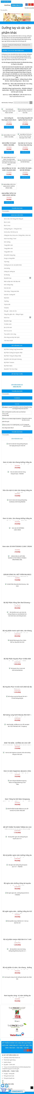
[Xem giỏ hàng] (3, 1090)
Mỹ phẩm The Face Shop (10, 369)
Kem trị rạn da (8, 331)
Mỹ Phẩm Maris (8, 366)
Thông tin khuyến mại (9, 1078)
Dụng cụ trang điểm (9, 258)
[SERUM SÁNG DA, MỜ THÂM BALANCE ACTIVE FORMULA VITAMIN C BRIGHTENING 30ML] (17, 563)
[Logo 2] (17, 1012)
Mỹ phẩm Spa (6, 83)
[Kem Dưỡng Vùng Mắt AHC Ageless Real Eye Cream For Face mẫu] (25, 111)
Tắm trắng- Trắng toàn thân (11, 291)
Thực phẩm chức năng (10, 334)
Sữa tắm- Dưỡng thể (9, 294)
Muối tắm (6, 298)
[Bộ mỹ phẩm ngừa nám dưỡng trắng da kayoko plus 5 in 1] (17, 844)
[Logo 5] (17, 1025)
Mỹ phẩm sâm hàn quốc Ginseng (12, 359)
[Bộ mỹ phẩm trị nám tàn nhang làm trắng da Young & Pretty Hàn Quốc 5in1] (7, 407)
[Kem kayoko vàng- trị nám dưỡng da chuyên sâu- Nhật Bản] (17, 984)
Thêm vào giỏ (8, 127)
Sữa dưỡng (7, 268)
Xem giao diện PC (6, 1)
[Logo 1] (17, 1008)
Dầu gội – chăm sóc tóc (10, 311)
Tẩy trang (6, 261)
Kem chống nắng (8, 284)
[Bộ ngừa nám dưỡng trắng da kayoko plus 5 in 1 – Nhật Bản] (17, 872)
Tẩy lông (6, 301)
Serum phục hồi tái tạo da (11, 232)
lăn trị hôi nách (8, 327)
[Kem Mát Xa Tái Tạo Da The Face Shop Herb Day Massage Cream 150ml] (25, 136)
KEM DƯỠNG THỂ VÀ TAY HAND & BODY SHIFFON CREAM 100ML (9, 195)
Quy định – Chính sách (9, 1064)
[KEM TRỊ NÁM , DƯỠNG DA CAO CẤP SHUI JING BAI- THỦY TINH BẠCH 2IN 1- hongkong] (17, 732)
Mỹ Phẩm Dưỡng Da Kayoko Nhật (13, 352)
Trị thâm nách (7, 324)
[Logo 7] (17, 1034)
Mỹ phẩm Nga (8, 321)
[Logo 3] (17, 1017)
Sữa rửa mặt (16, 85)
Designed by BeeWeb (17, 1093)
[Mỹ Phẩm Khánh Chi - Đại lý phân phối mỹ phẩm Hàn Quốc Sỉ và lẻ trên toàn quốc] (17, 17)
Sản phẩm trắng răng (9, 255)
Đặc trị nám (7, 222)
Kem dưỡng (7, 242)
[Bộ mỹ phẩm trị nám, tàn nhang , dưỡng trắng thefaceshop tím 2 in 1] (17, 956)
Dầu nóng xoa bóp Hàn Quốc (12, 337)
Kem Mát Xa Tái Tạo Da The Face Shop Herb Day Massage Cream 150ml (25, 145)
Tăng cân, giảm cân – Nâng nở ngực (13, 314)
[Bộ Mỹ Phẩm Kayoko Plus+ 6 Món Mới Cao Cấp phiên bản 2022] (17, 647)
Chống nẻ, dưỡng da (9, 271)
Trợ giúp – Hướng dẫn (9, 1073)
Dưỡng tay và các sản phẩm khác (13, 265)
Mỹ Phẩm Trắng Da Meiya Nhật (18, 90)
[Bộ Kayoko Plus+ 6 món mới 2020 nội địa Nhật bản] (17, 676)
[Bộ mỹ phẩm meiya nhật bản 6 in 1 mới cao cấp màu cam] (17, 928)
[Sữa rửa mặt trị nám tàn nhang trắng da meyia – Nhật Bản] (17, 479)
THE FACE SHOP (8, 340)
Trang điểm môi (8, 252)
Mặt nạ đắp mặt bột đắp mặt (18, 83)
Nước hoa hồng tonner (16, 81)
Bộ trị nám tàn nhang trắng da (11, 79)
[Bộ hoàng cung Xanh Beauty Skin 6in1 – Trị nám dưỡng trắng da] (17, 704)
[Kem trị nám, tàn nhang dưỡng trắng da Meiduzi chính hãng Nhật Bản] (17, 507)
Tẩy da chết (7, 304)
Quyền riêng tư (7, 1062)
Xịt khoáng (7, 275)
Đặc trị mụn (26, 81)
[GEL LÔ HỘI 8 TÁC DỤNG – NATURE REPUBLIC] (25, 161)
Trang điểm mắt (8, 248)
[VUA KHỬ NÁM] (16, 413)
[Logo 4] (17, 1021)
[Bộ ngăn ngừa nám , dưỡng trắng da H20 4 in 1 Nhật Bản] (17, 900)
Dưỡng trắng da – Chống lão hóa (13, 229)
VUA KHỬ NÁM (5, 415)
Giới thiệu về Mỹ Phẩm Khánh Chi (12, 1057)
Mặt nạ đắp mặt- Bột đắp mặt (12, 281)
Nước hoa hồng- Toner (10, 238)
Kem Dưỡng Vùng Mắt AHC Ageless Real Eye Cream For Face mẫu (25, 120)
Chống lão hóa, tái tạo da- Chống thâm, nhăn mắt (17, 235)
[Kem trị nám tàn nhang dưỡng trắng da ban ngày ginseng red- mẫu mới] (17, 451)
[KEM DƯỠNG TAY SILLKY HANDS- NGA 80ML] (9, 136)
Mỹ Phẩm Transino (9, 362)
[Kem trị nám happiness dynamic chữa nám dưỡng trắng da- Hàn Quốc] (17, 760)
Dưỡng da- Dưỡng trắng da (14, 45)
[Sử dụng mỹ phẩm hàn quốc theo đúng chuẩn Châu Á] (12, 425)
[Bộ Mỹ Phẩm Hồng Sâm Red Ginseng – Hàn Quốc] (17, 591)
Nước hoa (22, 85)
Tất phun (6, 308)
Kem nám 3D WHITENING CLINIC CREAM (17, 546)
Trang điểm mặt (8, 245)
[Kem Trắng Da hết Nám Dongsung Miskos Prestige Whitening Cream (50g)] (17, 788)
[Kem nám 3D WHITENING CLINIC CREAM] (17, 535)
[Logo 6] (17, 1030)
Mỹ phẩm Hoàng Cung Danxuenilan (12, 88)
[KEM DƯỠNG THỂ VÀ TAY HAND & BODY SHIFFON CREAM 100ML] (9, 186)
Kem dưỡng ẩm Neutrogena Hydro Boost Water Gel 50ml (9, 120)
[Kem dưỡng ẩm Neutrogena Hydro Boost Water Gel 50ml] (9, 111)
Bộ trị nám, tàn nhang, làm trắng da (13, 219)
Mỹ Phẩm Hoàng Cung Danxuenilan (13, 349)
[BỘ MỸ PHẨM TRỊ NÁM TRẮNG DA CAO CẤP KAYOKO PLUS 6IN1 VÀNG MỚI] (17, 816)
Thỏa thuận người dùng (9, 1060)
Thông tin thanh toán (9, 1076)
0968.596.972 (17, 5)
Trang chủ (4, 45)
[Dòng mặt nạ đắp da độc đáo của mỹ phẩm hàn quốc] (11, 419)
